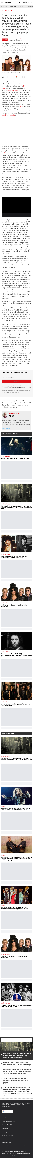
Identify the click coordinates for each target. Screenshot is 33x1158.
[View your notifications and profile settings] (19, 2)
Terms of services (21, 386)
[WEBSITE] (13, 416)
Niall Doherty (13, 39)
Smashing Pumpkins (14, 90)
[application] (16, 205)
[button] (2, 2)
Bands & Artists (5, 11)
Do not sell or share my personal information (14, 1146)
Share (5, 77)
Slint (5, 153)
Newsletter (28, 77)
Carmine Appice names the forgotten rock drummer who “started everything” (17, 1063)
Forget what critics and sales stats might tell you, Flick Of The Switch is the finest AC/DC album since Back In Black (17, 1071)
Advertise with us (6, 1142)
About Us (4, 1118)
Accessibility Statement (8, 1135)
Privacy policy (5, 1128)
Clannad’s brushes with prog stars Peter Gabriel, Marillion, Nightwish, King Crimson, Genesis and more (17, 1055)
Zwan (12, 11)
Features (4, 39)
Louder (20, 39)
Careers (4, 1139)
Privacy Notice (22, 387)
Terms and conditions (8, 1125)
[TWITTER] (10, 416)
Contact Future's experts (8, 1121)
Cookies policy (5, 1132)
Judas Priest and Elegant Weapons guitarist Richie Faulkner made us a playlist (15, 1080)
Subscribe (25, 2)
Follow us (20, 77)
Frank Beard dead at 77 (16, 6)
